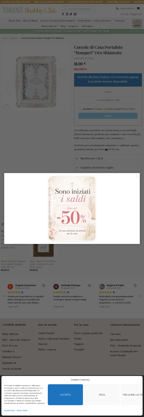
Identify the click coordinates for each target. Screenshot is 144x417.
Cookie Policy (9, 410)
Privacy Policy (22, 410)
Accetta (65, 394)
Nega (102, 394)
